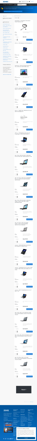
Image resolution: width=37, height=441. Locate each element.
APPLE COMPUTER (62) (7, 28)
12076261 (16, 259)
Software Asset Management (23, 425)
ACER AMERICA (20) (6, 24)
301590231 (16, 304)
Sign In (32, 1)
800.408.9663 (6, 419)
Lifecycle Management (24, 418)
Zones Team (22, 412)
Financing (14, 423)
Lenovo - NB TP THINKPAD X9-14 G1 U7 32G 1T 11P (23, 291)
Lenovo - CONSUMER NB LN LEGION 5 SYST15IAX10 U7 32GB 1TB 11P (23, 246)
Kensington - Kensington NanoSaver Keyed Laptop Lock (22, 21)
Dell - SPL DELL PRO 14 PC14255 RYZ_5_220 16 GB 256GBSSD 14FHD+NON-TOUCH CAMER (23, 358)
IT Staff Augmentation (24, 417)
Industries (29, 422)
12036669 (16, 147)
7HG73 (16, 324)
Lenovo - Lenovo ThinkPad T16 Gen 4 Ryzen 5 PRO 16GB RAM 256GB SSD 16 (23, 89)
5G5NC (16, 369)
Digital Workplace (15, 414)
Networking (15, 413)
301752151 (16, 124)
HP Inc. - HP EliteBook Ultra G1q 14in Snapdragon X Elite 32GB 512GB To (22, 133)
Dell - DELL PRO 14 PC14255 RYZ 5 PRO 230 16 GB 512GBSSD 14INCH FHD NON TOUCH (23, 313)
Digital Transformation (24, 420)
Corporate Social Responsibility (15, 422)
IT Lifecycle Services (16, 416)
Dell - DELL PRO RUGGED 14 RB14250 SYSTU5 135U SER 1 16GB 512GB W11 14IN (23, 156)
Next (23, 390)
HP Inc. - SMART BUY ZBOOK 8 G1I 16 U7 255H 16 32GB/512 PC (23, 111)
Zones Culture (23, 411)
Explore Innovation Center (30, 419)
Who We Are (23, 409)
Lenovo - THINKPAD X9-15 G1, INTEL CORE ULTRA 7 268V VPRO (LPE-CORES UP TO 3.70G (23, 268)
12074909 (16, 102)
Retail (29, 426)
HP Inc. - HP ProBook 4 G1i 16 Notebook (23, 43)
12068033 (16, 349)
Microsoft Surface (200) (6, 54)
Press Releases (30, 420)
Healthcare (29, 425)
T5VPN (16, 212)
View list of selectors (7, 74)
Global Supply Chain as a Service (24, 421)
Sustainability (15, 424)
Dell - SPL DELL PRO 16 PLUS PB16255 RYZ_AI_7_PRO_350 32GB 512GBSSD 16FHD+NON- (23, 178)
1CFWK (16, 189)
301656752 (16, 214)
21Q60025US (16, 279)
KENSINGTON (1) (5, 46)
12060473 (16, 169)
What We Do (23, 414)
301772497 (16, 371)
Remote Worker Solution (24, 419)
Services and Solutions (15, 410)
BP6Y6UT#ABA (17, 122)
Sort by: (18, 4)
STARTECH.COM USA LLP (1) (7, 61)
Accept (26, 438)
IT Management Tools (16, 427)
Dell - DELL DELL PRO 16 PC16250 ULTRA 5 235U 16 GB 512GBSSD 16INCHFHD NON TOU (24, 336)
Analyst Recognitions (30, 412)
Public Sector (30, 424)
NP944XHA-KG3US (17, 77)
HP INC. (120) (5, 44)
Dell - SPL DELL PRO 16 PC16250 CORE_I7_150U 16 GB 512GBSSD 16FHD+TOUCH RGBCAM (21, 223)
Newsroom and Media (30, 410)
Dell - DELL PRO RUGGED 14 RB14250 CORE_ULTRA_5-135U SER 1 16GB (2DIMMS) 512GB (23, 201)
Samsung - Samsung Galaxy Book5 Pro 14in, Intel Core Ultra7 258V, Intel (23, 66)
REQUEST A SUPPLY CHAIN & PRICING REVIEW (13, 11)
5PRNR (16, 234)
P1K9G (16, 167)
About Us (14, 418)
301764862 (16, 57)
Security (14, 415)
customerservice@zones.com (8, 420)
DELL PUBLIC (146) (6, 32)
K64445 (16, 32)
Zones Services (23, 416)
